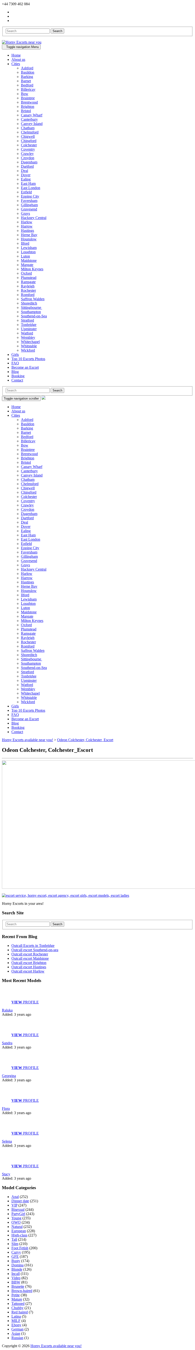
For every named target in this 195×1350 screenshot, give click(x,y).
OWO (16, 1222)
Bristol (26, 111)
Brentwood (29, 102)
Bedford (27, 85)
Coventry (28, 149)
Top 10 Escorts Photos (28, 359)
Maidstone (29, 260)
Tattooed (17, 1304)
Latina (16, 1316)
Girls (15, 355)
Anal (15, 1197)
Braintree (28, 98)
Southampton (31, 312)
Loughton (28, 252)
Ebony (16, 1325)
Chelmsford (30, 132)
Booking (17, 376)
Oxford (26, 273)
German (17, 1329)
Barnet (26, 81)
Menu (22, 47)
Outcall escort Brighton (28, 963)
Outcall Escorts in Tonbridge (32, 946)
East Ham (28, 183)
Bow (24, 94)
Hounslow (29, 239)
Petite (15, 1295)
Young (16, 1218)
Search (57, 31)
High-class (19, 1235)
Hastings (27, 231)
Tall (14, 1239)
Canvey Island (32, 124)
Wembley (28, 337)
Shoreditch (29, 303)
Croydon (27, 158)
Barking (27, 77)
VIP (14, 1205)
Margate (27, 265)
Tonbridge (28, 325)
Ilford (25, 243)
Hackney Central (33, 218)
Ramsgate (28, 282)
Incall (15, 1274)
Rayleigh (27, 286)
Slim (14, 1244)
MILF (15, 1321)
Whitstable (29, 346)
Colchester (29, 145)
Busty (15, 1261)
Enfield (26, 192)
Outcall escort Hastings (28, 967)
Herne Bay (29, 235)
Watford (27, 333)
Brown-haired (21, 1291)
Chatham (27, 128)
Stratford (27, 320)
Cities (15, 64)
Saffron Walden (32, 299)
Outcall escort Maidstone (30, 958)
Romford (27, 295)
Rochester (28, 290)
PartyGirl (18, 1214)
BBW (15, 1282)
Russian (17, 1338)
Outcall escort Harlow (27, 971)
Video (15, 1278)
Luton (25, 256)
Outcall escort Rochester (29, 954)
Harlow (26, 222)
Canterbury (29, 119)
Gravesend (29, 209)
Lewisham (29, 248)
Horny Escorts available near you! (56, 1346)
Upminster (29, 329)
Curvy (16, 1252)
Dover (25, 175)
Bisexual (17, 1209)
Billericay (28, 89)
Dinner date (20, 1201)
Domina (17, 1265)
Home (16, 55)
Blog (15, 372)
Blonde (16, 1269)
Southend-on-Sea (34, 316)
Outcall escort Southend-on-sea (34, 950)
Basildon (27, 72)
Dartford (27, 166)
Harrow (27, 226)
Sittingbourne (31, 307)
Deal (24, 171)
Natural (17, 1227)
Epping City (30, 196)
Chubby (17, 1308)
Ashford (27, 68)
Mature (16, 1299)
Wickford (28, 350)
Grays (25, 213)
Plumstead (28, 278)
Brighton (27, 107)
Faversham (29, 201)
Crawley (27, 154)
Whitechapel (30, 342)
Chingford (28, 141)
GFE (15, 1257)
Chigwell (28, 136)
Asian (15, 1333)
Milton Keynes (32, 269)
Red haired (19, 1312)
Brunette (17, 1286)
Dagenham (29, 162)
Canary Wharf (31, 115)
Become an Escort (25, 367)
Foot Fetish (19, 1248)
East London (30, 188)
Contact (17, 380)
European (18, 1231)
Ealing (26, 179)
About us (18, 59)
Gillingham (29, 205)
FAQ (15, 363)
